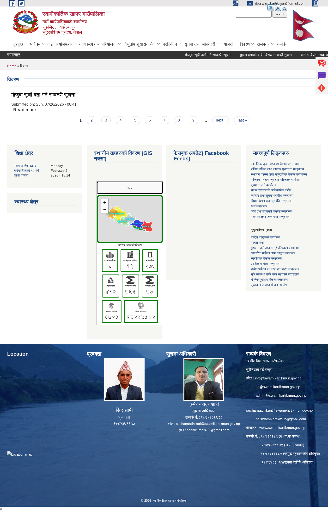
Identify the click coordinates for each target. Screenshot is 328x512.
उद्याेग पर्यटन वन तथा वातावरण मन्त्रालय (275, 269)
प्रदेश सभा (257, 242)
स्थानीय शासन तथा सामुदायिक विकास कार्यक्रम (279, 174)
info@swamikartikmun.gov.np (278, 378)
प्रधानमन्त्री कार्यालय (263, 185)
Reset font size (278, 8)
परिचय (35, 44)
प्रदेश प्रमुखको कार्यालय (265, 237)
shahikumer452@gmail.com (208, 430)
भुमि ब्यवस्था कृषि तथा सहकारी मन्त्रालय (275, 274)
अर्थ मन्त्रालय (259, 206)
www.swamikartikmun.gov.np (282, 428)
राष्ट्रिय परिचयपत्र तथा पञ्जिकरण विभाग (275, 180)
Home (11, 66)
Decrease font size (284, 8)
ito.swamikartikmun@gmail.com (281, 419)
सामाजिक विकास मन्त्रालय (266, 258)
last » (242, 120)
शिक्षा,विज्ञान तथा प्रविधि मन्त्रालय (271, 201)
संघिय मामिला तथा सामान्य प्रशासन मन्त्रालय (277, 169)
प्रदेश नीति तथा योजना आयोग (269, 285)
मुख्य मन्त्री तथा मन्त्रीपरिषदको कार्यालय (275, 248)
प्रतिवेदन (170, 44)
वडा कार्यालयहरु (60, 44)
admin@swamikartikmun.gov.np (281, 395)
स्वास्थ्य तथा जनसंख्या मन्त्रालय (270, 217)
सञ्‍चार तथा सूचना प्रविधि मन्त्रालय (272, 195)
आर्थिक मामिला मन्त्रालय (265, 264)
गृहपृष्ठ (18, 44)
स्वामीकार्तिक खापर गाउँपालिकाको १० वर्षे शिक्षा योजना (26, 170)
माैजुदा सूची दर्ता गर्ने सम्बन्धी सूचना (195, 55)
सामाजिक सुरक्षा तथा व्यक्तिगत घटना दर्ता (275, 164)
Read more (24, 109)
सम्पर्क (281, 44)
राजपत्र (263, 44)
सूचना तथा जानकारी (199, 44)
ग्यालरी (227, 44)
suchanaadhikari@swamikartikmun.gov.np (208, 424)
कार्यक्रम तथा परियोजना (97, 44)
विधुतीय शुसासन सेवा (140, 44)
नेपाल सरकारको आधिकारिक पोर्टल (271, 190)
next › (220, 120)
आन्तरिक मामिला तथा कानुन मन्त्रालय (273, 253)
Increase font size (270, 7)
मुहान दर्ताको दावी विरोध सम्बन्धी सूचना (253, 55)
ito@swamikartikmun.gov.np (278, 387)
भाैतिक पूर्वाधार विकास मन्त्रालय (269, 279)
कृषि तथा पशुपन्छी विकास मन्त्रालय (271, 211)
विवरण (245, 44)
